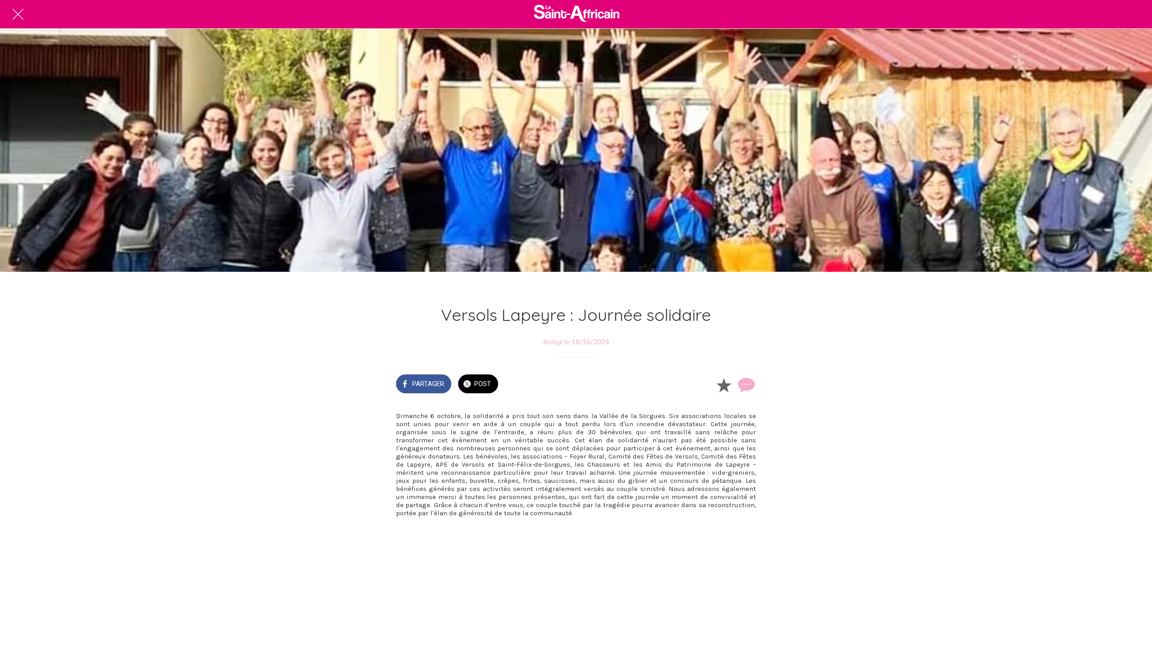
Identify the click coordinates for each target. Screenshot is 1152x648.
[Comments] (745, 385)
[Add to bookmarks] (723, 385)
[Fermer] (18, 14)
